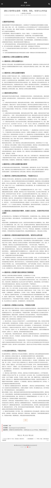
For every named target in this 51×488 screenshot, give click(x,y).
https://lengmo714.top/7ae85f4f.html (17, 427)
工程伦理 (26, 435)
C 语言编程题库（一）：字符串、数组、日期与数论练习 (38, 439)
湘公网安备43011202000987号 (30, 445)
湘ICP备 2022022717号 (19, 445)
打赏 (25, 420)
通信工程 (20, 435)
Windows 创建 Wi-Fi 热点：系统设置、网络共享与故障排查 (13, 439)
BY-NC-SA (31, 429)
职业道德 (31, 435)
